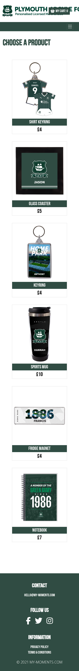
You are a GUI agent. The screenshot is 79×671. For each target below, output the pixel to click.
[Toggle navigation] (69, 27)
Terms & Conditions (39, 652)
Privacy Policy (39, 647)
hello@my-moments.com (39, 595)
